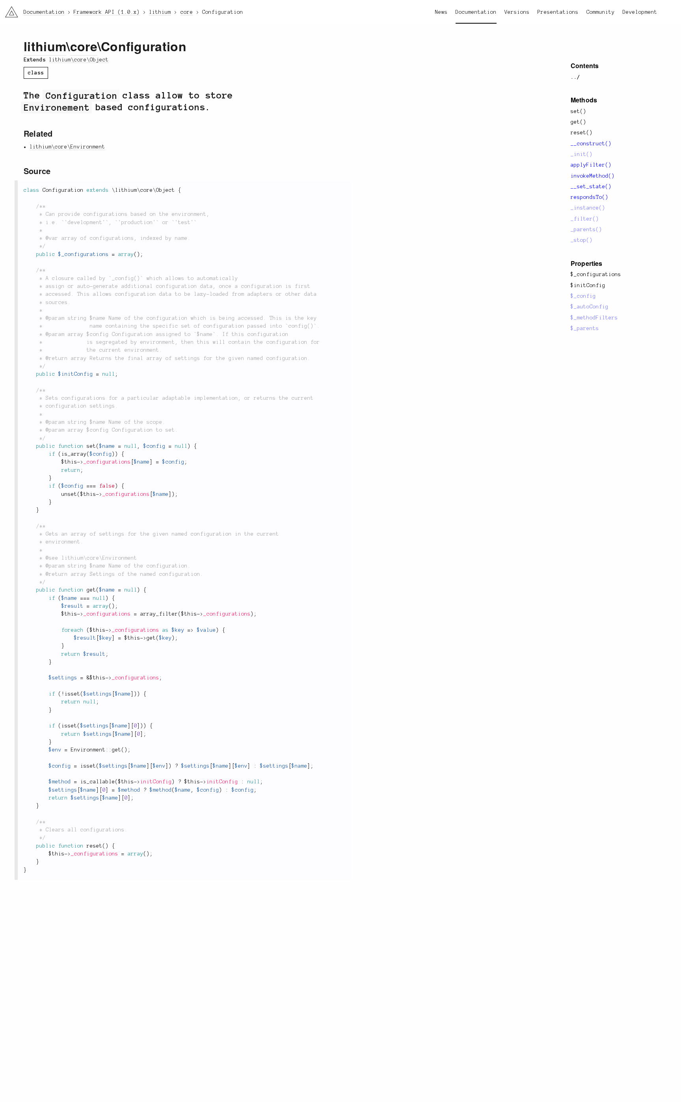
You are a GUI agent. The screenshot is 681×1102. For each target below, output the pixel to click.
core (83, 46)
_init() (582, 154)
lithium (45, 46)
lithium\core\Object (79, 60)
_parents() (586, 229)
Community (600, 12)
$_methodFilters (594, 318)
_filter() (585, 219)
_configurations (107, 462)
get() (578, 122)
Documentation (476, 12)
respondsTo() (589, 197)
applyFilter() (591, 165)
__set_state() (591, 186)
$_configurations (596, 274)
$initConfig (588, 285)
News (441, 12)
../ (575, 77)
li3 (8, 10)
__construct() (591, 144)
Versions (517, 12)
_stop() (582, 240)
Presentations (558, 12)
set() (578, 111)
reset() (582, 132)
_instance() (588, 208)
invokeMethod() (593, 176)
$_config (583, 296)
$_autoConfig (589, 307)
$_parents (585, 328)
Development (640, 12)
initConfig (156, 782)
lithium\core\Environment (67, 147)
